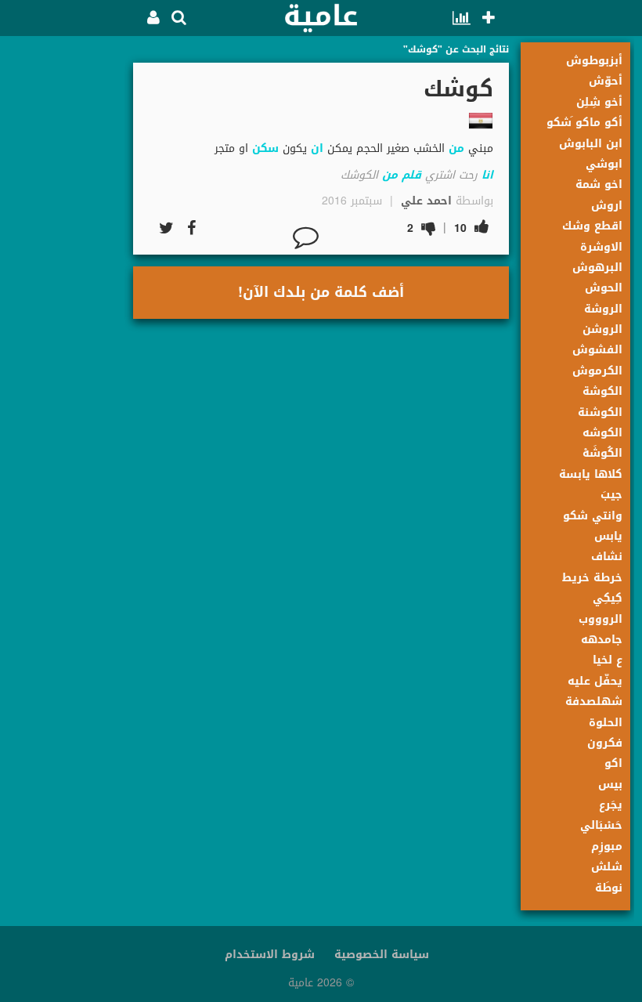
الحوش (603, 287)
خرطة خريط (592, 577)
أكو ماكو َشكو (584, 122)
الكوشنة (600, 412)
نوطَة (608, 888)
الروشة (603, 309)
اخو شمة (598, 184)
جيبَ (611, 494)
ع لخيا (607, 660)
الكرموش (597, 371)
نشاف (606, 556)
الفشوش (597, 349)
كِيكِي (607, 598)
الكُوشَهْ (602, 453)
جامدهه (601, 639)
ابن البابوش (590, 143)
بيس (610, 784)
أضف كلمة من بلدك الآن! (321, 292)
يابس (608, 536)
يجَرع (610, 805)
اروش (606, 205)
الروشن (602, 329)
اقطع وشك (592, 226)
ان (317, 148)
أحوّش (605, 81)
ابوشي (604, 164)
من (456, 148)
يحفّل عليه (595, 681)
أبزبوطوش (594, 60)
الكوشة (602, 391)
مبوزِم (606, 846)
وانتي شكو (592, 515)
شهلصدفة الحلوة (593, 712)
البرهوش (597, 267)
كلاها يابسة (590, 474)
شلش (606, 866)
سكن (265, 148)
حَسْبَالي (601, 825)
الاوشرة (601, 247)
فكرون (604, 743)
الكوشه (602, 432)
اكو (613, 763)
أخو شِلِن (599, 102)
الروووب (600, 619)
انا (487, 175)
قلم (411, 175)
